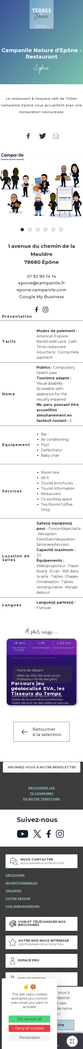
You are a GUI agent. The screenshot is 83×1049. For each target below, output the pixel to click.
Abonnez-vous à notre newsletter (42, 767)
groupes (13, 890)
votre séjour (18, 898)
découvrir (15, 875)
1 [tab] (22, 229)
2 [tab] (30, 229)
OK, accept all (29, 1019)
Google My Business (41, 296)
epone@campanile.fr (41, 283)
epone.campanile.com (41, 289)
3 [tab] (37, 229)
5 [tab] (53, 229)
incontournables (21, 883)
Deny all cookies (29, 1028)
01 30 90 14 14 (41, 276)
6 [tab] (61, 229)
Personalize (29, 1037)
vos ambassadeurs (23, 906)
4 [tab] (45, 229)
